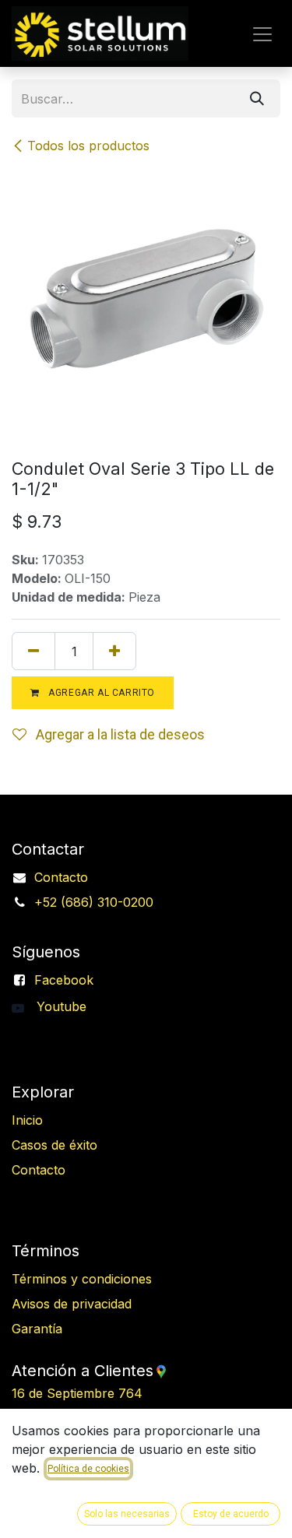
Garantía (37, 1328)
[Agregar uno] (114, 651)
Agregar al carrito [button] (100, 692)
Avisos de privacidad (72, 1304)
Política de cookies (88, 1468)
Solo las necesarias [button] (127, 1513)
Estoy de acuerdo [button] (231, 1513)
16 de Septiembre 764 (120, 1393)
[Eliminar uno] (33, 651)
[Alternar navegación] (262, 33)
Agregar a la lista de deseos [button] (119, 734)
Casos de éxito (54, 1145)
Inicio (27, 1120)
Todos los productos (88, 145)
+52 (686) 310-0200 (93, 902)
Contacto (61, 877)
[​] (24, 1006)
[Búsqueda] (257, 98)
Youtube (61, 1006)
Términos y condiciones (82, 1279)
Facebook (63, 980)
